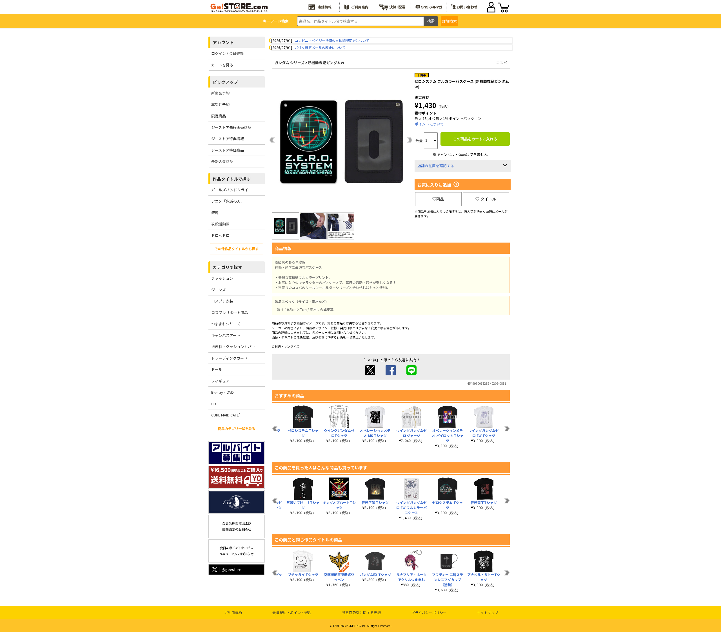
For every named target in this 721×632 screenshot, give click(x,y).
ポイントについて (429, 124)
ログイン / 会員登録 (227, 53)
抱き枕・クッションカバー (233, 346)
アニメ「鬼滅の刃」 (227, 201)
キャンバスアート (225, 335)
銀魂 (215, 212)
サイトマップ (488, 612)
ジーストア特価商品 (227, 150)
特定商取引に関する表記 (361, 612)
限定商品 (218, 115)
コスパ (501, 62)
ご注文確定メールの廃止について (320, 47)
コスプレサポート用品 (229, 312)
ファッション (222, 278)
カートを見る (222, 65)
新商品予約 (220, 93)
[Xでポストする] (370, 373)
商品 (440, 199)
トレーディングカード (229, 358)
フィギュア (220, 381)
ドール (216, 369)
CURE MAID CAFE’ (225, 415)
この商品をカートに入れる (475, 139)
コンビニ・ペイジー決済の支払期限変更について (332, 40)
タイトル (488, 199)
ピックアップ (225, 82)
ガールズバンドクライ (229, 189)
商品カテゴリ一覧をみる (236, 428)
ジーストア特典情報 (227, 138)
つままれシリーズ (225, 323)
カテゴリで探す (227, 267)
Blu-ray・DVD (222, 392)
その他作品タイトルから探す (237, 248)
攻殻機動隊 (220, 224)
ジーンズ (218, 289)
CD (213, 403)
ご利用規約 (233, 612)
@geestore (231, 569)
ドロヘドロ (220, 235)
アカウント (223, 42)
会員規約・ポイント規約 (291, 612)
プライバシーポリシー (429, 612)
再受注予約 (220, 104)
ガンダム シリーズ (289, 62)
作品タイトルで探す (232, 179)
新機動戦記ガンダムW (326, 62)
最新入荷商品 (222, 161)
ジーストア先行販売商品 (231, 127)
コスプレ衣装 (222, 301)
